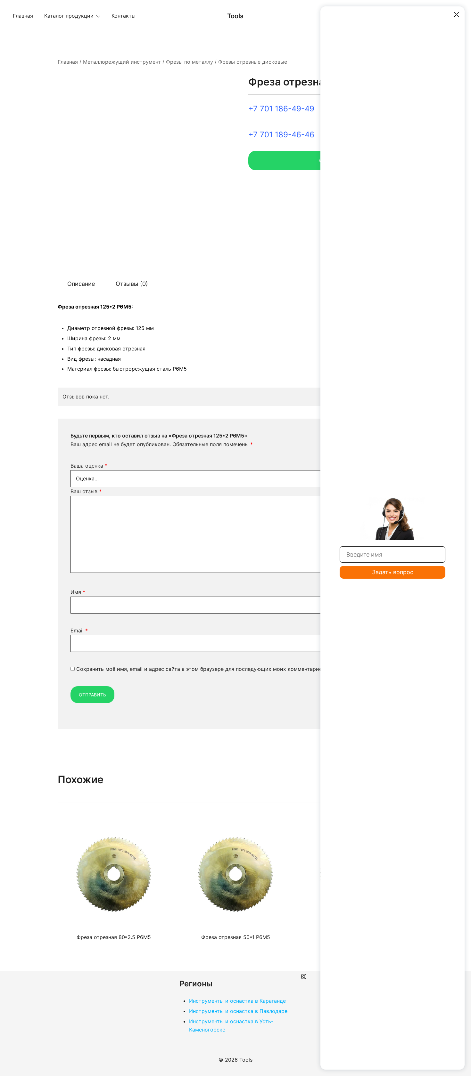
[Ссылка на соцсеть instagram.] (303, 975)
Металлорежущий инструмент (122, 62)
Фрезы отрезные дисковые (252, 62)
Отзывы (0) (132, 283)
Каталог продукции (69, 15)
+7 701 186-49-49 (281, 108)
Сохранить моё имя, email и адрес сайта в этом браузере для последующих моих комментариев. (201, 669)
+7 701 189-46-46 (281, 134)
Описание (81, 283)
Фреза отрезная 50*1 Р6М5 (235, 937)
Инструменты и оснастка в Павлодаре (238, 1011)
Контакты (124, 15)
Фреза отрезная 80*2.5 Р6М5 (114, 937)
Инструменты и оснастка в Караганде (237, 1001)
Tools (235, 16)
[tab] (81, 284)
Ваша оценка (88, 465)
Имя (77, 592)
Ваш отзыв (86, 491)
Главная (23, 15)
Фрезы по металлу (189, 62)
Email (79, 630)
